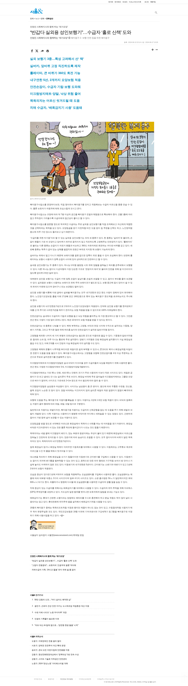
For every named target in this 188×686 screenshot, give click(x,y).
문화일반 (49, 19)
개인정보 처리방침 (66, 679)
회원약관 (51, 679)
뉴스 (37, 19)
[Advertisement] (139, 570)
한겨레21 (118, 2)
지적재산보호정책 (85, 679)
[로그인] (146, 2)
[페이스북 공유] (32, 51)
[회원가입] (153, 2)
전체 (32, 19)
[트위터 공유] (37, 51)
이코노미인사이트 (135, 2)
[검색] (156, 13)
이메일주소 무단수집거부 (105, 679)
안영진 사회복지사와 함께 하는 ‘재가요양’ (49, 27)
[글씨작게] (157, 50)
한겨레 (110, 2)
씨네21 (125, 2)
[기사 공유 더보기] (42, 51)
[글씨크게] (153, 50)
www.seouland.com (63, 535)
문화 (42, 19)
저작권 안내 (38, 679)
